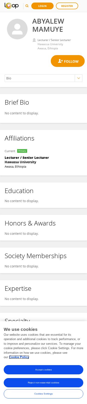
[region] (43, 362)
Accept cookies (43, 369)
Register (67, 6)
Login (42, 6)
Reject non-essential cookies (43, 382)
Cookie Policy (19, 357)
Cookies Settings (43, 393)
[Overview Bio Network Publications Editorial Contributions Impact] (43, 78)
